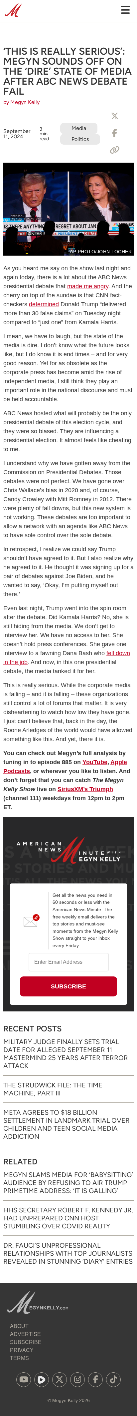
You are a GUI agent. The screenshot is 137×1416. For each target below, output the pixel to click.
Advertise (25, 1334)
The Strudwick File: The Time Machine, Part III (52, 1089)
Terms (19, 1358)
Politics (80, 139)
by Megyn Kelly (21, 102)
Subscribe (26, 1342)
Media (78, 128)
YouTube (94, 762)
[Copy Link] (115, 150)
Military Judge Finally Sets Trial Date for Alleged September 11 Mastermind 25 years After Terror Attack (65, 1054)
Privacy (22, 1350)
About (19, 1326)
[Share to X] (115, 116)
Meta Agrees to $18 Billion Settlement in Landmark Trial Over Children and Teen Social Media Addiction (66, 1124)
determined (44, 304)
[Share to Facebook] (115, 133)
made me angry (87, 286)
